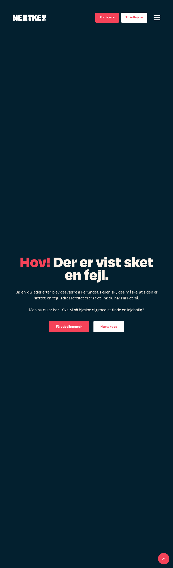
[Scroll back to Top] (164, 559)
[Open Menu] (157, 17)
